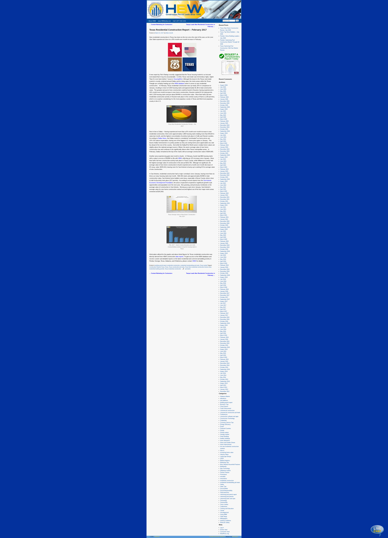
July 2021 (223, 207)
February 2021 (224, 217)
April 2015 (223, 355)
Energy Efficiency (225, 424)
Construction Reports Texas (156, 267)
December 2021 (224, 197)
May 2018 (223, 283)
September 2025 (225, 107)
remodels (223, 476)
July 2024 (223, 135)
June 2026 (223, 89)
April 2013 (223, 385)
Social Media (224, 488)
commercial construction (227, 410)
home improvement (225, 444)
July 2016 (223, 327)
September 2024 (225, 131)
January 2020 (224, 243)
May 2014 (223, 377)
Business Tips (224, 404)
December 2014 (224, 363)
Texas (166, 267)
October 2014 (224, 367)
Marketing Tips (224, 462)
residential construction (173, 265)
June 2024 (223, 137)
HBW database (179, 83)
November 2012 (224, 391)
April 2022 (223, 189)
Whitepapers (223, 518)
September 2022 (225, 179)
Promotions (223, 474)
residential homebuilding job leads (189, 265)
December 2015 (224, 341)
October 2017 (224, 297)
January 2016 (224, 339)
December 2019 (224, 245)
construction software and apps (229, 416)
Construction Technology (227, 418)
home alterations (225, 440)
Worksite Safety (225, 522)
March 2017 (223, 311)
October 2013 (224, 379)
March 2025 (223, 119)
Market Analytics (225, 460)
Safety (222, 484)
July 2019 (223, 255)
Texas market (203, 265)
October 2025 (224, 105)
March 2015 (223, 357)
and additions (224, 400)
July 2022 (223, 183)
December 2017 (224, 293)
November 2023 (224, 151)
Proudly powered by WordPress (217, 536)
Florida (222, 430)
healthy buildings (225, 438)
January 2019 (224, 267)
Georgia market (224, 434)
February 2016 (224, 337)
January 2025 (224, 123)
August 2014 (224, 371)
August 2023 (224, 157)
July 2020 (223, 231)
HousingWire (178, 79)
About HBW (152, 21)
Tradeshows (223, 506)
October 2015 (224, 345)
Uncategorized (224, 512)
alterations (223, 398)
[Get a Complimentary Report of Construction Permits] (229, 75)
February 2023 (224, 169)
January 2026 (224, 99)
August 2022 (224, 181)
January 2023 (224, 171)
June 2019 (223, 257)
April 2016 (223, 333)
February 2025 (224, 121)
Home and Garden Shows (227, 442)
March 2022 (223, 191)
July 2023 (223, 159)
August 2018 (224, 277)
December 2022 (224, 173)
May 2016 (223, 331)
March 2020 (223, 239)
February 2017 (224, 313)
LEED (222, 458)
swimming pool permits (227, 496)
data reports (179, 256)
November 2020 (224, 223)
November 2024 (224, 127)
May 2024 (223, 139)
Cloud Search (224, 406)
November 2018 (224, 271)
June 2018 (223, 281)
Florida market (224, 432)
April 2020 (223, 237)
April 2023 (223, 165)
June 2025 (223, 113)
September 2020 (225, 227)
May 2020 (223, 235)
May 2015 (223, 353)
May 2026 (223, 91)
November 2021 (224, 199)
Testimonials (224, 502)
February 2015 (224, 359)
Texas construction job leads (177, 267)
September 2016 (225, 323)
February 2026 (224, 97)
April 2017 (223, 309)
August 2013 (224, 383)
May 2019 (223, 259)
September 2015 (225, 347)
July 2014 (223, 373)
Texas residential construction (173, 269)
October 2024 (224, 129)
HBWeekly (157, 536)
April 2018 (223, 285)
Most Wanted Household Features (230, 464)
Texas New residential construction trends (196, 267)
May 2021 (223, 211)
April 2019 (223, 261)
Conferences (224, 414)
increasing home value (226, 452)
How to (222, 450)
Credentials (223, 420)
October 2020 (224, 225)
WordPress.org (224, 533)
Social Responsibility (226, 490)
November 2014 (224, 365)
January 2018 (224, 291)
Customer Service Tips (227, 422)
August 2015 (224, 349)
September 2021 (225, 203)
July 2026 (223, 87)
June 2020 (223, 233)
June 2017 (223, 305)
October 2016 (224, 321)
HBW (180, 158)
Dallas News (162, 138)
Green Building (224, 436)
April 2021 (223, 213)
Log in (222, 527)
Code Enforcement (225, 408)
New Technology (225, 468)
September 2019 (225, 251)
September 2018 (225, 275)
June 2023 (223, 161)
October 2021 (224, 201)
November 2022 (224, 175)
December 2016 (224, 317)
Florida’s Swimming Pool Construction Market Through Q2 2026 (229, 42)
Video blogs (223, 516)
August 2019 (224, 253)
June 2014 (223, 375)
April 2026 (223, 93)
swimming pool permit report (228, 494)
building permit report (161, 265)
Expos (222, 426)
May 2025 (223, 115)
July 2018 (223, 279)
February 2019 (224, 265)
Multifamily (223, 466)
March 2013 (223, 387)
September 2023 (225, 155)
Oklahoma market (225, 470)
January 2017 (224, 315)
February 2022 (224, 193)
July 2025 (223, 111)
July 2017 (223, 303)
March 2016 (223, 335)
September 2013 (225, 381)
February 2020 (224, 241)
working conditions (225, 520)
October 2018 (224, 273)
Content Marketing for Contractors (160, 24)
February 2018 (224, 289)
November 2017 (224, 295)
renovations (223, 478)
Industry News (224, 454)
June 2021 (223, 209)
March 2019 (223, 263)
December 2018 (224, 269)
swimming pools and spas (227, 498)
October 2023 (224, 153)
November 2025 (224, 103)
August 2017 (224, 301)
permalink (187, 269)
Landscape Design (225, 456)
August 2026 (224, 85)
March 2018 (223, 287)
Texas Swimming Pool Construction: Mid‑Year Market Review (229, 48)
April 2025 (223, 117)
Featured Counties (225, 428)
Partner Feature (224, 472)
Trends (222, 510)
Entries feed (223, 529)
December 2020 (224, 221)
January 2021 (224, 219)
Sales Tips (223, 486)
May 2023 (223, 163)
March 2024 (223, 143)
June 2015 (223, 351)
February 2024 (224, 145)
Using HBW (223, 514)
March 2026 (223, 95)
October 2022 (224, 177)
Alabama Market (225, 396)
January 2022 (224, 195)
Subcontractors (224, 492)
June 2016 (223, 329)
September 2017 (225, 299)
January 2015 (224, 361)
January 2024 (224, 147)
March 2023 (223, 167)
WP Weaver (235, 536)
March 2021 (223, 215)
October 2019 (224, 249)
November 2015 (224, 343)
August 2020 (224, 229)
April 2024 (223, 141)
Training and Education (227, 508)
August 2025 (224, 109)
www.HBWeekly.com (164, 21)
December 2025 (224, 101)
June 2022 (223, 185)
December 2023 (224, 149)
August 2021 (224, 205)
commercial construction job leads (230, 412)
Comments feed (224, 531)
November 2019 (224, 247)
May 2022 (223, 187)
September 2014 (225, 369)
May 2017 (223, 307)
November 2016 (224, 319)
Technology (223, 500)
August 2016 (224, 325)
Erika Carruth (169, 33)
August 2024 (224, 133)
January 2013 (224, 389)
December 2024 (224, 125)
